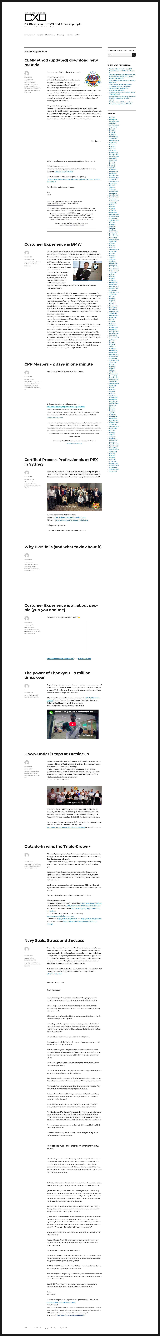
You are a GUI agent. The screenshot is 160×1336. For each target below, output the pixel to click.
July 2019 (112, 243)
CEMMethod (31, 82)
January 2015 (113, 329)
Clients (69, 35)
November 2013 (113, 356)
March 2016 (112, 304)
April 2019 (112, 247)
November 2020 (114, 216)
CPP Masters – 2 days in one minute (58, 364)
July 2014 (112, 341)
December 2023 (113, 154)
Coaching (60, 35)
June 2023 (112, 164)
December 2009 (114, 444)
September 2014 (114, 337)
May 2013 (112, 368)
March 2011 (112, 415)
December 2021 (113, 195)
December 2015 (113, 310)
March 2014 (112, 348)
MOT (36, 695)
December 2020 (114, 214)
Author (77, 35)
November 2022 (114, 177)
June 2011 (112, 409)
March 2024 (112, 150)
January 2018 (113, 265)
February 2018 (113, 263)
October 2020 (113, 218)
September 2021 (114, 201)
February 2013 (113, 374)
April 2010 (112, 436)
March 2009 (112, 461)
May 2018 (112, 257)
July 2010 (112, 430)
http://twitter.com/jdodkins (91, 919)
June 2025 (112, 131)
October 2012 (113, 382)
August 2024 (113, 142)
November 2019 (114, 236)
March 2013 (112, 372)
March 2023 (112, 170)
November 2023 (114, 156)
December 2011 (113, 401)
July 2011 (111, 407)
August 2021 (112, 203)
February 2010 (113, 440)
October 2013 (113, 358)
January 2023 (113, 173)
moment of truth (29, 695)
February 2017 (113, 282)
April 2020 (112, 228)
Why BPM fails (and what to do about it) (63, 547)
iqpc (36, 485)
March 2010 (112, 438)
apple (26, 262)
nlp (35, 960)
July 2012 (112, 387)
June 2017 (112, 277)
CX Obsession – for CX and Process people (52, 24)
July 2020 (112, 222)
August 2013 (112, 362)
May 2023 (112, 166)
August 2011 (112, 405)
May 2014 (112, 345)
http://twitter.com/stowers (67, 919)
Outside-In (37, 88)
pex (28, 487)
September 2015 (114, 315)
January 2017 (113, 284)
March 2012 (112, 395)
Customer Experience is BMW (53, 244)
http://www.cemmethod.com (91, 903)
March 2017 (112, 280)
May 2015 (112, 321)
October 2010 (113, 424)
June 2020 (112, 224)
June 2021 (112, 207)
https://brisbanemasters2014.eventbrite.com (71, 520)
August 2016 (113, 294)
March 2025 (112, 135)
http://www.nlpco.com (54, 974)
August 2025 (113, 127)
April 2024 (112, 148)
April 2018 (112, 259)
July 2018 (112, 253)
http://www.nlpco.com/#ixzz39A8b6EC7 (70, 1315)
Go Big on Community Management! (60, 658)
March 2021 (112, 210)
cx (25, 389)
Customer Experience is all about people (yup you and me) (61, 607)
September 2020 (114, 220)
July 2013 (111, 364)
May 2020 (112, 226)
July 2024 (112, 144)
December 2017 (113, 267)
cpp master (27, 385)
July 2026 (112, 117)
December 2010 (113, 420)
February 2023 (113, 172)
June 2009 (112, 455)
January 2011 (113, 418)
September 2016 (114, 292)
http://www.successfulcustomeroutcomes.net (83, 906)
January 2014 (113, 352)
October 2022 (113, 179)
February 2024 (113, 152)
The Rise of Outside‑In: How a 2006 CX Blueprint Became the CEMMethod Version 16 (121, 71)
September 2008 (114, 469)
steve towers (28, 77)
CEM (25, 82)
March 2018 (112, 261)
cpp (38, 383)
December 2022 (114, 175)
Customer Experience (31, 84)
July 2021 (112, 205)
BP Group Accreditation (31, 771)
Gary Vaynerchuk (84, 658)
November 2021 (113, 197)
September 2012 (114, 383)
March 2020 (112, 230)
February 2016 (113, 306)
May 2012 (112, 391)
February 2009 (113, 463)
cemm (26, 864)
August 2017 (112, 273)
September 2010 (114, 426)
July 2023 (112, 162)
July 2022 (112, 185)
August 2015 (112, 317)
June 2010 (112, 432)
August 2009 (113, 452)
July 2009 (112, 454)
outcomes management (31, 962)
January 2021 (113, 212)
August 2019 (113, 242)
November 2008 (114, 465)
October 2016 (113, 290)
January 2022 (113, 193)
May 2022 (112, 187)
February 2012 (113, 397)
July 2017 (112, 275)
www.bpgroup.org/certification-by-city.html (76, 225)
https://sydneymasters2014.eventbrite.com (70, 517)
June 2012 (112, 389)
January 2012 (113, 399)
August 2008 (113, 471)
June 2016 (112, 298)
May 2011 (112, 411)
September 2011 (114, 403)
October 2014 (113, 335)
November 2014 (113, 333)
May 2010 (112, 434)
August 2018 (112, 251)
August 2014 (112, 339)
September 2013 (114, 360)
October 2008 (113, 467)
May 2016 (112, 300)
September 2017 (114, 271)
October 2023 (113, 158)
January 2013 (113, 376)
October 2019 (113, 238)
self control (31, 964)
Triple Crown (33, 868)
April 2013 (112, 370)
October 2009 (113, 448)
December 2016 (113, 286)
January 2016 (113, 308)
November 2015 (113, 312)
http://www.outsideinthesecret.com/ (60, 916)
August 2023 (113, 160)
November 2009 (114, 446)
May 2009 (112, 457)
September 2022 (114, 181)
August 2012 (112, 385)
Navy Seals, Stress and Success (54, 940)
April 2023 (112, 168)
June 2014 (112, 343)
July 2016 (112, 296)
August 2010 (112, 428)
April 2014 (112, 347)
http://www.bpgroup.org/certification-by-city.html (66, 407)
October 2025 (113, 123)
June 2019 (112, 245)
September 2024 (114, 140)
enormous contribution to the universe (61, 1302)
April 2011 (112, 413)
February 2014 (113, 350)
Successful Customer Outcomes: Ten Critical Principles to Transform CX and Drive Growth (122, 98)
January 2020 (113, 234)
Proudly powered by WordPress (60, 1328)
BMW (30, 262)
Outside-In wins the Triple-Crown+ (57, 846)
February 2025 (113, 137)
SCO (25, 90)
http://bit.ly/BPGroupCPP (64, 171)
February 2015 (113, 327)
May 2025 (112, 133)
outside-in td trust (29, 697)
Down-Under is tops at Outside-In (56, 754)
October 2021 (113, 199)
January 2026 (113, 119)
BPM (33, 262)
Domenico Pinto (29, 485)
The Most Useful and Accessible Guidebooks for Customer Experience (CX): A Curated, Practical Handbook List (122, 76)
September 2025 (114, 125)
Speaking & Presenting (46, 35)
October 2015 (113, 313)
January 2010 (113, 442)
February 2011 (113, 417)
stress (36, 964)
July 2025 (112, 129)
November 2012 (113, 380)
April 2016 (112, 302)
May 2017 (112, 278)
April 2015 (112, 323)
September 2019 (114, 240)
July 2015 (112, 319)
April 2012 (112, 393)
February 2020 (113, 232)
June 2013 (112, 366)
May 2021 (112, 208)
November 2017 (113, 269)
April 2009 (112, 459)
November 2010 (113, 422)
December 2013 (113, 354)
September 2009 (114, 450)
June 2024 (112, 146)
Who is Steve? (29, 35)
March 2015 (112, 325)
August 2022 (113, 183)
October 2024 (113, 138)
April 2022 (112, 189)
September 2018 (114, 249)
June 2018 (112, 255)
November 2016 (114, 288)
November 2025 (114, 121)
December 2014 (113, 331)
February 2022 (113, 191)
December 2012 (113, 378)
